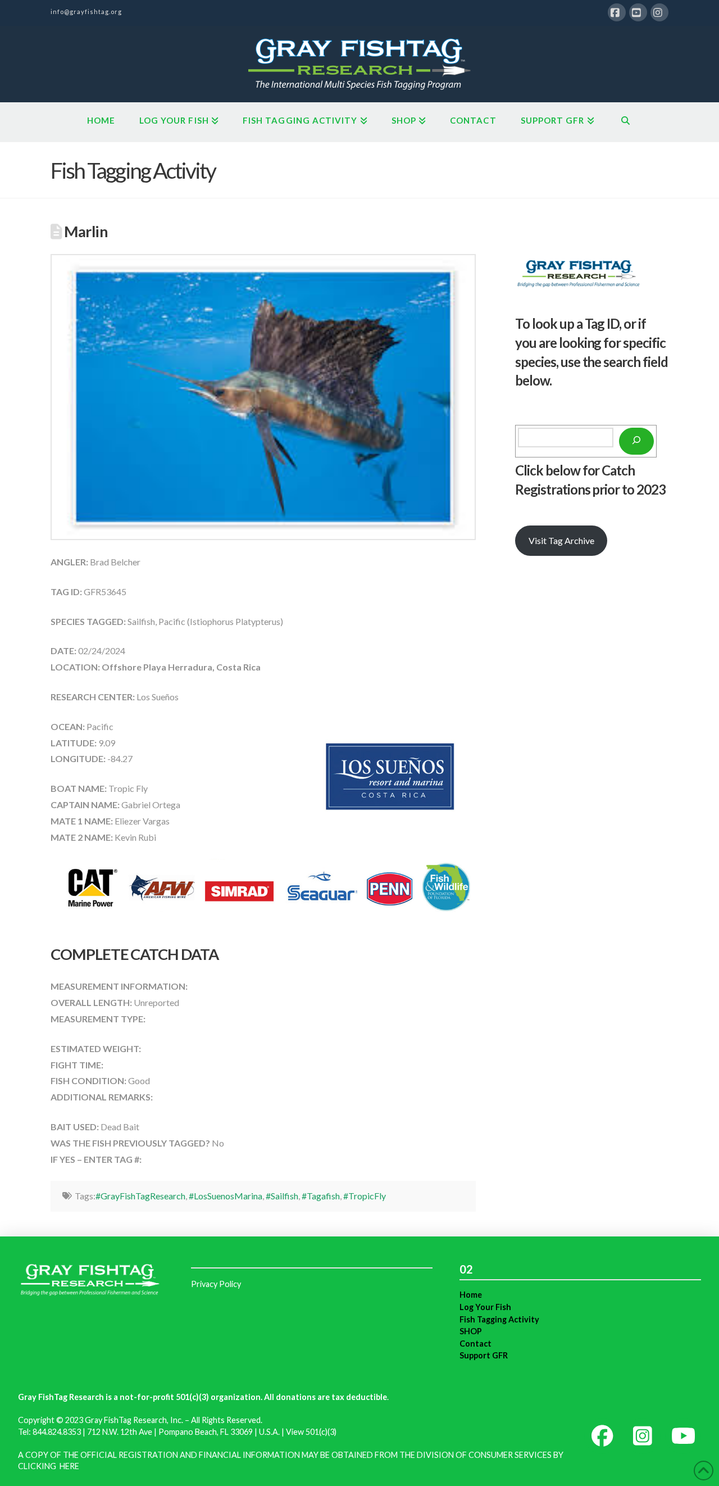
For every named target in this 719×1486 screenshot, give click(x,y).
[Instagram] (659, 12)
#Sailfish (282, 1195)
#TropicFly (364, 1195)
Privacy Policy (216, 1284)
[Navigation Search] (625, 122)
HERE (69, 1466)
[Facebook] (617, 12)
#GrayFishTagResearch (140, 1195)
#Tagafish (321, 1195)
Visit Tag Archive (561, 540)
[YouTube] (638, 12)
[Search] (636, 441)
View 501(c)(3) (311, 1432)
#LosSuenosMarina (225, 1195)
